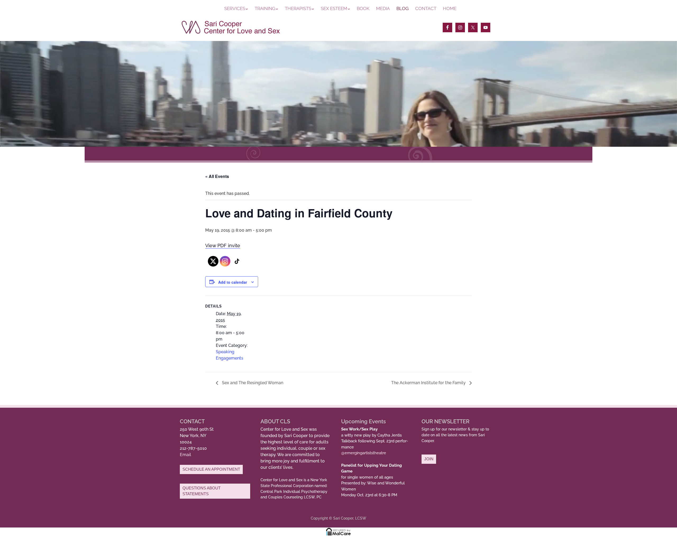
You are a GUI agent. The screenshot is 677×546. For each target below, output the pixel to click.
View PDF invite (222, 245)
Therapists (298, 8)
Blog (402, 8)
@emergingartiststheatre (363, 453)
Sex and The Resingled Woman (252, 382)
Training (265, 8)
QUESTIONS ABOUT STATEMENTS (201, 491)
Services (234, 8)
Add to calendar (232, 282)
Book (363, 8)
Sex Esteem (334, 8)
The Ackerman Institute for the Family (429, 382)
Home (449, 8)
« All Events (217, 176)
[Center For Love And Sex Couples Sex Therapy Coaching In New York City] (231, 34)
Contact (425, 8)
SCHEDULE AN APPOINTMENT (211, 469)
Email (185, 454)
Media (383, 8)
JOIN (428, 459)
